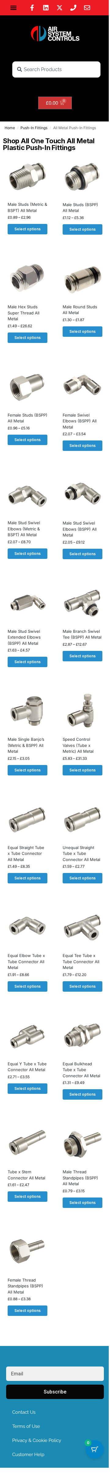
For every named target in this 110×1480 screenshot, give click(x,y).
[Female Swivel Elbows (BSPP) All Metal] (82, 387)
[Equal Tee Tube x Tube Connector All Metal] (82, 928)
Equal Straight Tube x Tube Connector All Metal (26, 853)
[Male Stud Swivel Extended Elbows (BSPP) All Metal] (27, 604)
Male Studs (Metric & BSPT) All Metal (27, 207)
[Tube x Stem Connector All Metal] (27, 1144)
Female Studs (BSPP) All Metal (27, 418)
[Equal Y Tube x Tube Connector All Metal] (27, 1036)
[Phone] (73, 8)
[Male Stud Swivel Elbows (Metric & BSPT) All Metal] (27, 495)
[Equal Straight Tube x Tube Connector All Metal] (27, 820)
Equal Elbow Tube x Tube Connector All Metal (26, 961)
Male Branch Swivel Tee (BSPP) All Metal (82, 634)
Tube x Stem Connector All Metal (26, 1174)
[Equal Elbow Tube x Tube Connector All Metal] (27, 928)
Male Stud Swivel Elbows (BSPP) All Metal (80, 529)
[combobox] (56, 69)
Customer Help (28, 1454)
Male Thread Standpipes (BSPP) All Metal (80, 1177)
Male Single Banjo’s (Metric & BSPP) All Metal (26, 745)
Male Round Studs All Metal (80, 309)
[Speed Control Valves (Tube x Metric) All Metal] (82, 712)
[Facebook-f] (32, 8)
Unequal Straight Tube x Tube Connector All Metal (81, 853)
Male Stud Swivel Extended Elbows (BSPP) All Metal (24, 637)
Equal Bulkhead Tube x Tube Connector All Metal (81, 1069)
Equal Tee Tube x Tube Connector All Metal (81, 961)
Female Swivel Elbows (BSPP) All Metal (80, 421)
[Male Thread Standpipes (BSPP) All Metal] (82, 1144)
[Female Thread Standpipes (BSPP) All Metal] (27, 1252)
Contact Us (23, 1412)
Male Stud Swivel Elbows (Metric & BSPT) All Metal (24, 528)
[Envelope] (87, 8)
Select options (27, 229)
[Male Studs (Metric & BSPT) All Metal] (27, 177)
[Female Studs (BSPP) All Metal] (27, 387)
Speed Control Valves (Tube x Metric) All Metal (78, 745)
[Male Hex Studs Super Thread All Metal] (27, 279)
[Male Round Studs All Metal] (82, 279)
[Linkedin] (46, 8)
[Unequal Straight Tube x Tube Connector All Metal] (82, 820)
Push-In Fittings (33, 127)
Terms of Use (26, 1426)
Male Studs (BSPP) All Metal (80, 207)
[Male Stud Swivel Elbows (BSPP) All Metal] (82, 495)
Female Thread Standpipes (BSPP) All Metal (25, 1286)
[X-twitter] (59, 8)
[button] (14, 8)
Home (10, 127)
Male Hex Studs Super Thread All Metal (23, 312)
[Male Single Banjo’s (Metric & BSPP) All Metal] (27, 712)
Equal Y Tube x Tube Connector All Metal (27, 1066)
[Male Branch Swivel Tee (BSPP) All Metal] (82, 604)
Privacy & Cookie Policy (36, 1440)
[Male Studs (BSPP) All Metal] (82, 177)
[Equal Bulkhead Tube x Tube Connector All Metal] (82, 1036)
